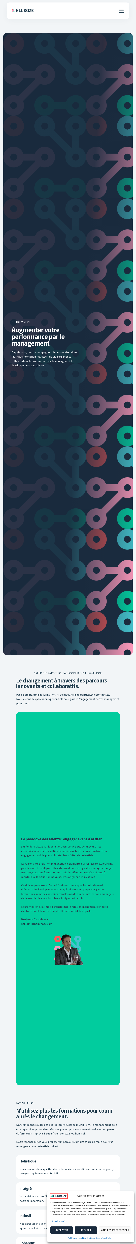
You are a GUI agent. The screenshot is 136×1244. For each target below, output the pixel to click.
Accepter (61, 1230)
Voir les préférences (115, 1230)
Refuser (85, 1230)
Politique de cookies (77, 1238)
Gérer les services (60, 1221)
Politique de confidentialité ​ (99, 1238)
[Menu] (121, 10)
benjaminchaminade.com (36, 923)
